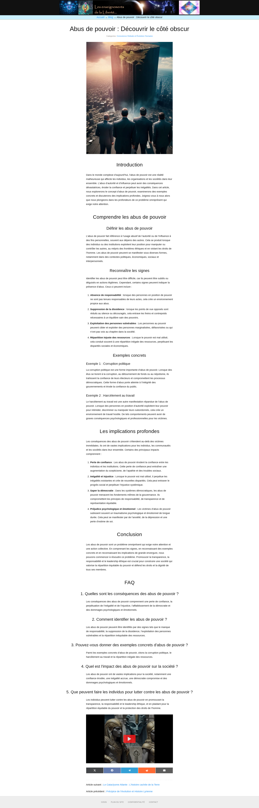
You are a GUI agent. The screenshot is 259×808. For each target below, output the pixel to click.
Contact (153, 802)
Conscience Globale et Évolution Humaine (135, 36)
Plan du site (117, 802)
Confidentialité (136, 802)
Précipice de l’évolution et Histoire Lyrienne (129, 791)
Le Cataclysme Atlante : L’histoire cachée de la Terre (131, 784)
